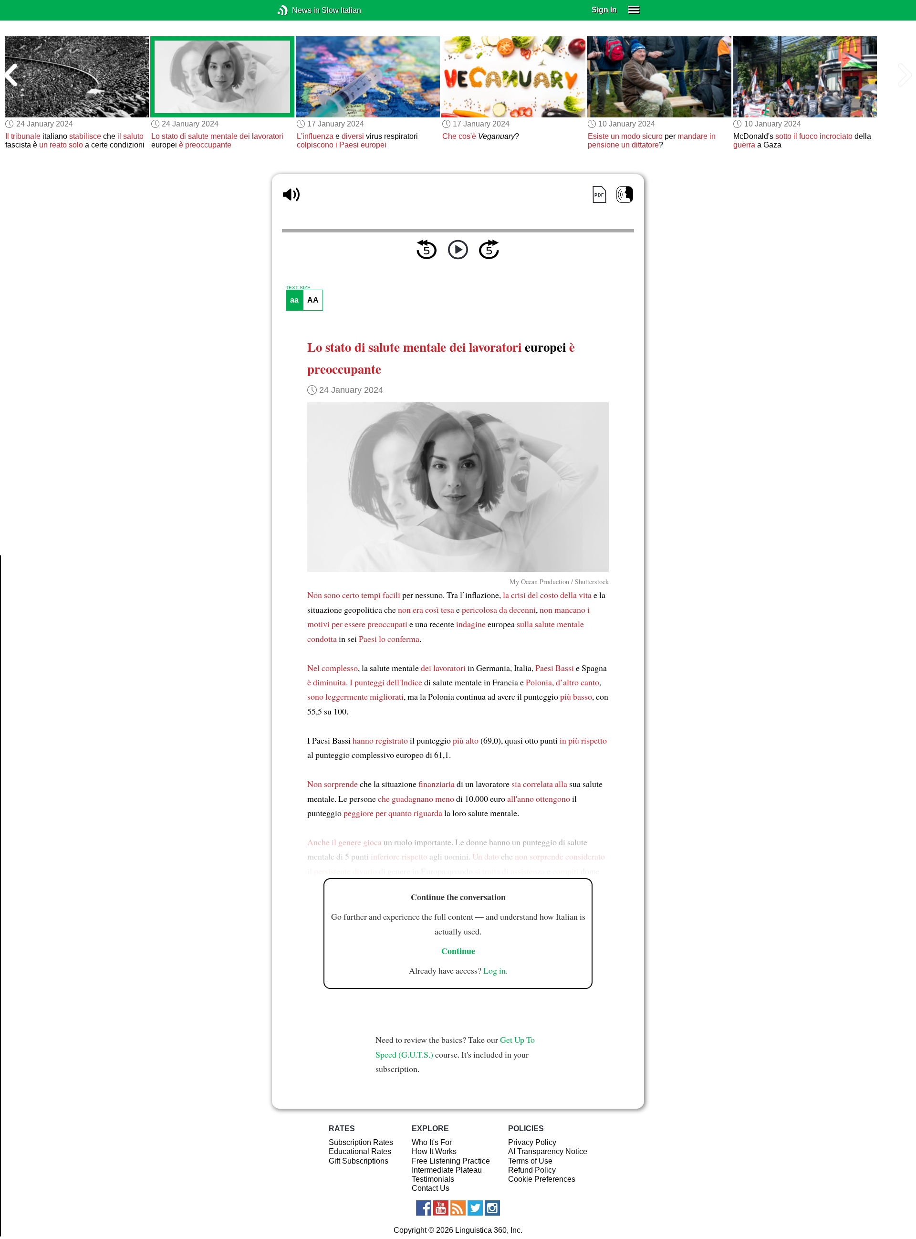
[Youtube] (440, 1208)
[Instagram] (492, 1208)
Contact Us (430, 1188)
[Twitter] (475, 1208)
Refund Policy (532, 1170)
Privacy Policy (532, 1142)
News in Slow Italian (297, 10)
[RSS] (458, 1208)
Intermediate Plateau (447, 1170)
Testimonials (433, 1179)
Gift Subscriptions (358, 1161)
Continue (458, 951)
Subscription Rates (361, 1142)
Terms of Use (530, 1161)
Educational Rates (360, 1151)
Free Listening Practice (451, 1161)
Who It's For (432, 1142)
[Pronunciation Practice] (625, 194)
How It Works (434, 1151)
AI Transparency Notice (547, 1151)
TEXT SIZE (298, 287)
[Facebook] (423, 1208)
